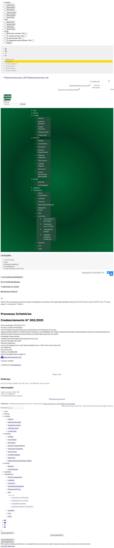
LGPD (40, 249)
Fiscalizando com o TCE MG (48, 225)
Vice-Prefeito (42, 144)
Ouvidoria (41, 243)
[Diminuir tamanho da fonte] (5, 36)
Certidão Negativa (41, 165)
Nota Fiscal (41, 169)
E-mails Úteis (42, 135)
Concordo (4, 546)
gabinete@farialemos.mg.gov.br (79, 86)
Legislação (36, 188)
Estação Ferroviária (41, 128)
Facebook (8, 95)
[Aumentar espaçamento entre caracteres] (33, 40)
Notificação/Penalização (46, 205)
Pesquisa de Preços (42, 209)
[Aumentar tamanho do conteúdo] (26, 33)
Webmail (41, 182)
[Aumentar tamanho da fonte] (25, 36)
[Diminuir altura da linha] (5, 38)
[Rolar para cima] (1, 531)
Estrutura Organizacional (43, 151)
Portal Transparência (42, 194)
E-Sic (39, 246)
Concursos (41, 201)
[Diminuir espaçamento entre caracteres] (5, 40)
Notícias (35, 113)
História (40, 118)
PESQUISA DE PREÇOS (9, 292)
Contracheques (43, 185)
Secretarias (41, 147)
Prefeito (41, 141)
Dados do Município (41, 122)
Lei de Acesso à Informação (49, 220)
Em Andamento (16, 365)
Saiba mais (11, 546)
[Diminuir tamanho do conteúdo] (5, 33)
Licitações (41, 198)
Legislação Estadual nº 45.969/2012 (47, 237)
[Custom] (5, 55)
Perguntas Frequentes (41, 156)
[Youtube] (6, 51)
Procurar (7, 102)
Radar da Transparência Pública (68, 90)
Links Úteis (41, 216)
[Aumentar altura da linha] (23, 38)
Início (34, 110)
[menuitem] (10, 59)
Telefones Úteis (43, 132)
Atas (39, 213)
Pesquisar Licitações (10, 287)
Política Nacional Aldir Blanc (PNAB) (42, 174)
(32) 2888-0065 (95, 81)
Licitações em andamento (12, 277)
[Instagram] (5, 53)
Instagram (8, 97)
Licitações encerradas (11, 282)
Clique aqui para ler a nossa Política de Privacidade (59, 404)
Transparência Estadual (48, 230)
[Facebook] (6, 49)
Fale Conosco (42, 161)
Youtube (8, 100)
